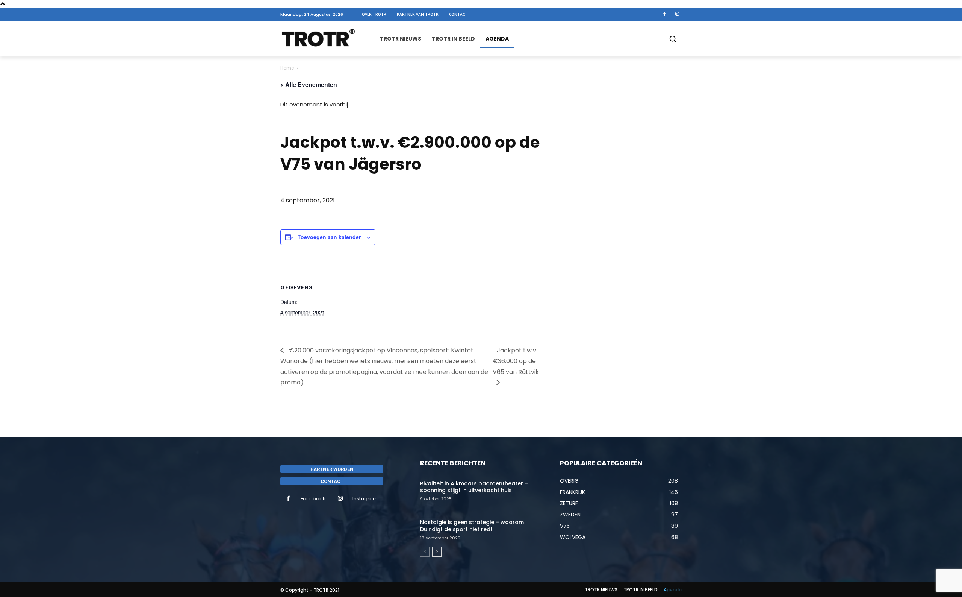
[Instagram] (677, 14)
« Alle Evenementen (308, 84)
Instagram (365, 498)
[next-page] (437, 552)
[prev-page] (425, 552)
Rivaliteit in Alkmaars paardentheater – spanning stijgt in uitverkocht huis (474, 487)
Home (287, 68)
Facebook (313, 498)
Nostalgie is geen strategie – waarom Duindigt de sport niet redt (472, 525)
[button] (673, 39)
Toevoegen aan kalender (329, 237)
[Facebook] (664, 14)
